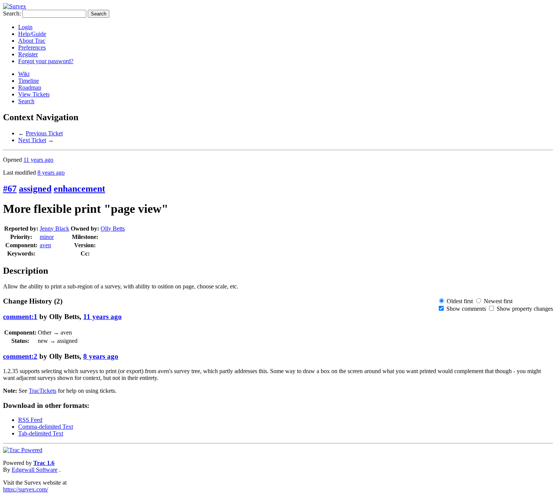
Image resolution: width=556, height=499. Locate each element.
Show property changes (525, 308)
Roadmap (29, 87)
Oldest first (460, 301)
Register (28, 54)
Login (25, 27)
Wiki (24, 74)
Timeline (28, 80)
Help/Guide (32, 34)
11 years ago (38, 160)
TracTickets (42, 390)
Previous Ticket (44, 133)
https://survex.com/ (25, 489)
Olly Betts (113, 228)
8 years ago (51, 172)
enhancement (79, 189)
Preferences (32, 47)
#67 (10, 189)
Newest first (498, 301)
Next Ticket (32, 140)
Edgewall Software (34, 469)
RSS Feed (30, 420)
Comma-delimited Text (45, 426)
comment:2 (20, 356)
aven (45, 245)
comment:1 (20, 317)
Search (26, 101)
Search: (12, 13)
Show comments (466, 308)
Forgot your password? (45, 61)
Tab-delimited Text (40, 433)
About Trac (31, 40)
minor (47, 237)
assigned (35, 189)
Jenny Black (54, 228)
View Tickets (34, 94)
